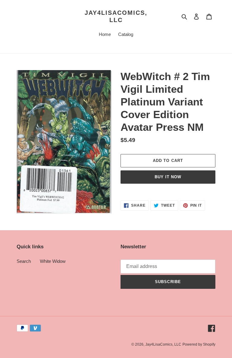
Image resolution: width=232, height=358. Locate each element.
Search (24, 261)
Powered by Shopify (198, 344)
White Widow (53, 261)
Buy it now (168, 177)
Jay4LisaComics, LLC (116, 16)
